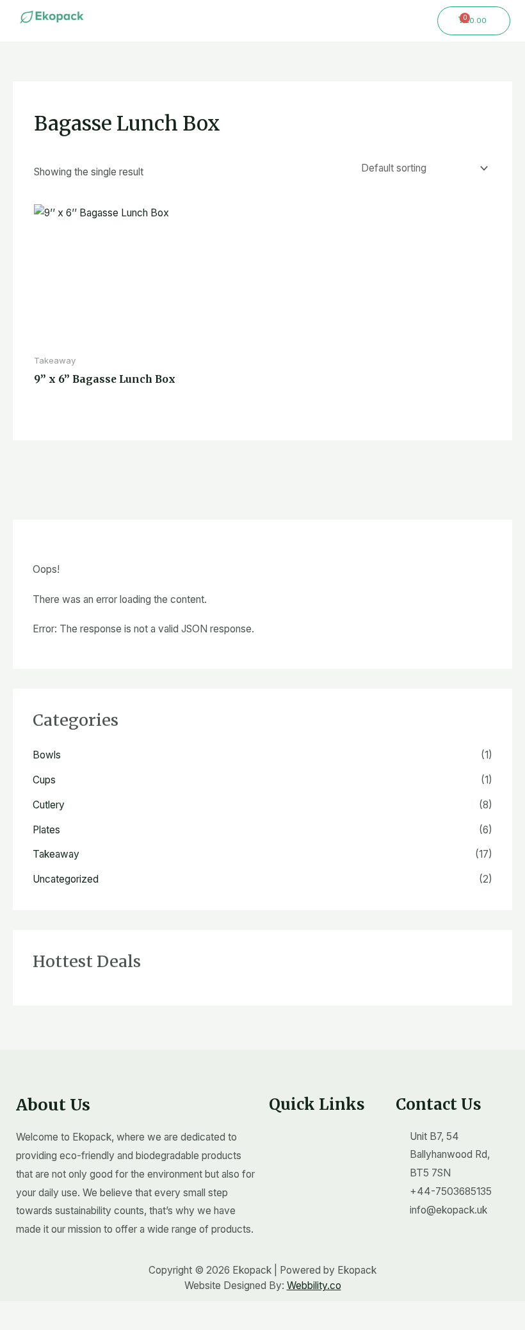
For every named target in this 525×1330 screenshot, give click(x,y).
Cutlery (49, 805)
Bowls (47, 755)
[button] (262, 18)
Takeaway (56, 854)
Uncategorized (66, 879)
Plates (46, 830)
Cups (44, 780)
